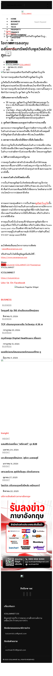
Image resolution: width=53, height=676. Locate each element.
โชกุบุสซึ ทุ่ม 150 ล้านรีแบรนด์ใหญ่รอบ (20, 310)
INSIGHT (6, 438)
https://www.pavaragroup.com (14, 257)
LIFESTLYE (15, 38)
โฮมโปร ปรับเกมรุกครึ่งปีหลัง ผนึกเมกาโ (20, 485)
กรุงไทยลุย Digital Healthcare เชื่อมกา (21, 338)
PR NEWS (11, 41)
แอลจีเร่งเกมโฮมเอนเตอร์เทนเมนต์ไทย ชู (21, 352)
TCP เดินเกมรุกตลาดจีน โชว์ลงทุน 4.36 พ (22, 324)
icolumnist (10, 264)
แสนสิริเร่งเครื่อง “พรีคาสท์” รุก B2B (19, 444)
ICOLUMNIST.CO (22, 264)
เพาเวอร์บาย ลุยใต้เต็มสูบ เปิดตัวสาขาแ (20, 471)
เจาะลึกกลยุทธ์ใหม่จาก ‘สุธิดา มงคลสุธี (19, 457)
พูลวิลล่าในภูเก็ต (42, 203)
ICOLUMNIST (25, 64)
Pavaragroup (35, 264)
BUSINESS (6, 305)
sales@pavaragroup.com (12, 248)
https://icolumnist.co (10, 278)
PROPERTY (12, 62)
